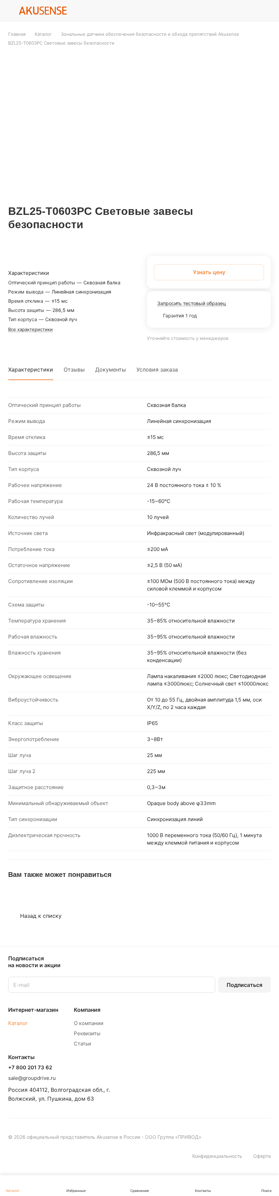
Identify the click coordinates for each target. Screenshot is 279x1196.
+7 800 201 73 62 (30, 1068)
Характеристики (30, 369)
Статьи (82, 1043)
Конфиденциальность (217, 1156)
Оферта (262, 1156)
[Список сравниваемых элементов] (249, 10)
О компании (88, 1023)
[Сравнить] (249, 238)
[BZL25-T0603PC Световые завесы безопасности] (141, 125)
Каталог (18, 1023)
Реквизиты (87, 1033)
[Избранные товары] (267, 10)
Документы (110, 369)
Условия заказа (157, 369)
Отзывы (74, 369)
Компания (87, 1009)
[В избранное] (233, 238)
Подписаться (244, 984)
